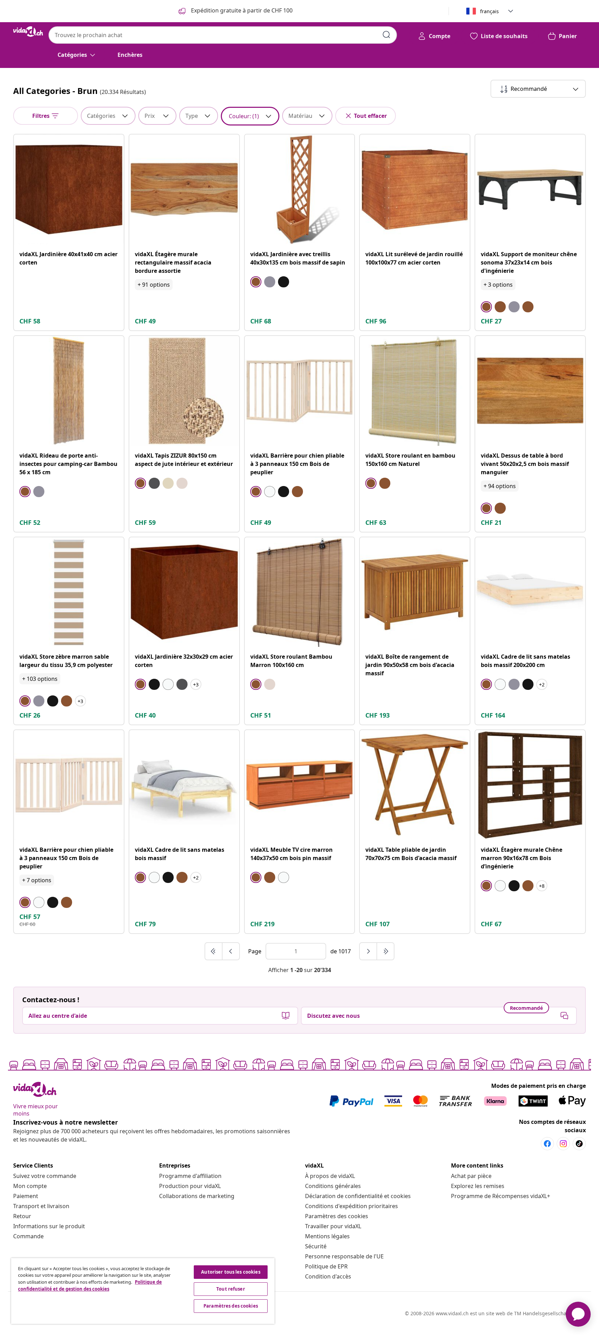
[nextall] (385, 951)
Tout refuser (230, 1289)
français (489, 11)
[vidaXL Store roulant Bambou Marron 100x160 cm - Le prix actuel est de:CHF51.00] (300, 592)
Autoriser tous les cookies (230, 1272)
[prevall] (214, 951)
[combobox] (223, 35)
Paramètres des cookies (336, 1216)
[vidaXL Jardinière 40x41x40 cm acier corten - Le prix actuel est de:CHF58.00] (69, 189)
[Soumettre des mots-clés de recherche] (386, 34)
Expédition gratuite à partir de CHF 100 (241, 10)
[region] (143, 1291)
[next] (368, 951)
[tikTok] (579, 1143)
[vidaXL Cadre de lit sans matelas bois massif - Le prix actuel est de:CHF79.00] (184, 785)
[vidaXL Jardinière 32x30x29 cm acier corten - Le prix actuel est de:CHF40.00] (184, 592)
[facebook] (547, 1143)
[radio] (255, 281)
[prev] (231, 951)
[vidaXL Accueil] (28, 31)
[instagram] (563, 1143)
